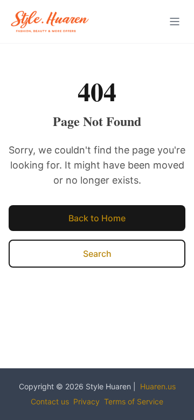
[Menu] (174, 21)
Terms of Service (133, 401)
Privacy (86, 401)
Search (97, 253)
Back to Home (97, 218)
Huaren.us (158, 386)
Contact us (50, 401)
